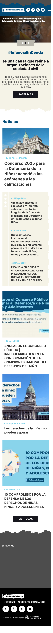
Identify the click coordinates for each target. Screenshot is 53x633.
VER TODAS (25, 518)
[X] (38, 10)
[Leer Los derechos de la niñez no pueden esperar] (25, 405)
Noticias (24, 602)
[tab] (23, 43)
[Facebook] (28, 10)
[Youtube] (43, 10)
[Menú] (49, 10)
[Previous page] (50, 29)
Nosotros (9, 602)
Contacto (38, 602)
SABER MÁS (25, 94)
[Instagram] (33, 10)
